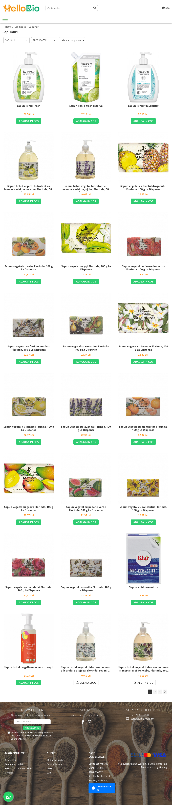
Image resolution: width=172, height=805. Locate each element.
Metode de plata (55, 760)
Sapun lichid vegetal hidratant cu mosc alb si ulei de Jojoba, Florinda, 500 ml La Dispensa (86, 669)
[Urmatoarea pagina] (165, 692)
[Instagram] (89, 722)
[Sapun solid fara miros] (143, 558)
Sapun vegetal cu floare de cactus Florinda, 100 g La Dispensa (143, 268)
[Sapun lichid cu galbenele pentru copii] (29, 639)
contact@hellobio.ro (142, 718)
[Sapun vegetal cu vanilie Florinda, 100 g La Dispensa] (86, 558)
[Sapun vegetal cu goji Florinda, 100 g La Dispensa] (86, 237)
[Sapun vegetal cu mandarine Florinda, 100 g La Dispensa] (143, 398)
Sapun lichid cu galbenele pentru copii (28, 667)
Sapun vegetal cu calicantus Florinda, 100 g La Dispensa (143, 508)
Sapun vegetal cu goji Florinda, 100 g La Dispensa (86, 268)
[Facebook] (83, 722)
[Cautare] (95, 8)
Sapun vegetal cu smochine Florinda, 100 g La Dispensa (86, 348)
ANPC (50, 768)
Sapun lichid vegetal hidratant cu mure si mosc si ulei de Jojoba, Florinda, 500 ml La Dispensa (143, 669)
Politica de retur (55, 764)
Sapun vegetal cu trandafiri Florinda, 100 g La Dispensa (28, 589)
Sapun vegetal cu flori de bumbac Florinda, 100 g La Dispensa (28, 348)
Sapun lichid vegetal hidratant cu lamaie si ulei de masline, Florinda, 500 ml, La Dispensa (28, 188)
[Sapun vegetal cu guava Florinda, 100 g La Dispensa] (29, 478)
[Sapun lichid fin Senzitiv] (143, 77)
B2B (49, 772)
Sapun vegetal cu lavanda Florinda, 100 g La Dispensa (86, 428)
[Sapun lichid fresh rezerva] (86, 77)
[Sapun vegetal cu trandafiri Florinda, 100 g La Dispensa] (29, 558)
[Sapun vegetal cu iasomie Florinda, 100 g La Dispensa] (143, 318)
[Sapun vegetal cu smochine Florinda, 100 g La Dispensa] (86, 318)
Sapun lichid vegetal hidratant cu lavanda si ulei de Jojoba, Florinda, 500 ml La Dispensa (86, 188)
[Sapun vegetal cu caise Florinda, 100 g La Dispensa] (29, 237)
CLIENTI (51, 753)
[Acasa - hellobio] (21, 8)
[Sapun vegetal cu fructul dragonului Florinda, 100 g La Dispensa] (143, 157)
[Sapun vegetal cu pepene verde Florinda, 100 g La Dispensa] (86, 478)
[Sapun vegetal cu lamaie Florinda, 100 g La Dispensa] (29, 398)
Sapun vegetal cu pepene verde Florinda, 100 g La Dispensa (86, 508)
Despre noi (10, 760)
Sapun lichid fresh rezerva (86, 105)
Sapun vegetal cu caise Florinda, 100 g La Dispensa (29, 268)
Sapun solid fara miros (143, 587)
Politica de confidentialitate (18, 768)
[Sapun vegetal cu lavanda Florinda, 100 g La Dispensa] (86, 398)
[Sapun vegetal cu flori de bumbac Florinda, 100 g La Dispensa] (29, 318)
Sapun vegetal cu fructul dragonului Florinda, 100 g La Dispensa (143, 187)
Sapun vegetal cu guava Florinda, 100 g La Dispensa (28, 508)
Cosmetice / (21, 26)
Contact (9, 772)
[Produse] (5, 20)
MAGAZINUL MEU (15, 753)
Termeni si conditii (14, 764)
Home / (9, 26)
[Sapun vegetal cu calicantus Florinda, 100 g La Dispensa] (143, 478)
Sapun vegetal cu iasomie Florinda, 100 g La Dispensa (143, 348)
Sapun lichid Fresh (28, 105)
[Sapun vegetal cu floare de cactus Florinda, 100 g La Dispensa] (143, 237)
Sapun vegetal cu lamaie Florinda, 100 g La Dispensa (29, 428)
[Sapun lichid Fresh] (29, 77)
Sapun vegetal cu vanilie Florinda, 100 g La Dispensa (86, 589)
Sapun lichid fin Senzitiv (143, 105)
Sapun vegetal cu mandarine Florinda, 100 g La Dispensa (143, 428)
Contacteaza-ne (104, 788)
